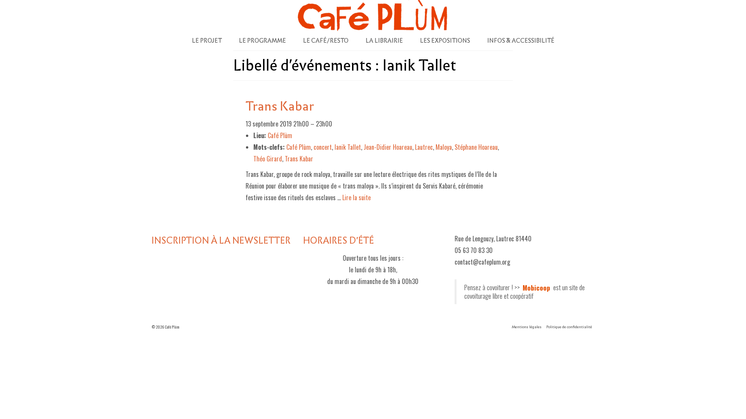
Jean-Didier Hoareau (388, 147)
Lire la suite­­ (356, 197)
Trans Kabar (299, 158)
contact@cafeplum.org (482, 262)
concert (323, 147)
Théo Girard (267, 158)
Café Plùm (298, 147)
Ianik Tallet (348, 147)
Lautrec (424, 147)
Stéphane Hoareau (476, 147)
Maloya (444, 147)
